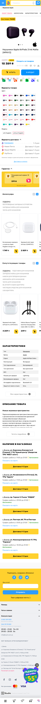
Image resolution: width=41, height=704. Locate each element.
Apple (25, 355)
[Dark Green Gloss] (22, 105)
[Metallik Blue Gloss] (16, 115)
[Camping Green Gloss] (22, 100)
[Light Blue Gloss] (10, 115)
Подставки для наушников (23, 271)
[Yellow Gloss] (27, 124)
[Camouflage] (16, 100)
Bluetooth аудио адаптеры (13, 285)
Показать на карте (10, 461)
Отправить (20, 592)
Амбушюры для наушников (13, 279)
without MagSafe (18, 133)
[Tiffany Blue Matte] (10, 124)
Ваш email (6, 582)
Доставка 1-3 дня (20, 467)
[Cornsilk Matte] (16, 105)
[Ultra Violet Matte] (22, 124)
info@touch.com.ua (7, 635)
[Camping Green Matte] (27, 100)
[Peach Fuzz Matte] (5, 119)
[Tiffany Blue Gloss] (5, 124)
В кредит (30, 72)
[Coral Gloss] (5, 105)
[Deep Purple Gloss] (33, 105)
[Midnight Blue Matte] (33, 115)
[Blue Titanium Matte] (5, 100)
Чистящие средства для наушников (17, 288)
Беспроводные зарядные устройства (17, 204)
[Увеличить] (20, 32)
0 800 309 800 (6, 619)
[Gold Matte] (16, 110)
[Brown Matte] (10, 100)
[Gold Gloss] (10, 110)
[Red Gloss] (27, 119)
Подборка (6, 202)
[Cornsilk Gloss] (10, 105)
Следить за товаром (25, 61)
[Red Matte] (33, 119)
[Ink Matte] (5, 115)
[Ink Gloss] (33, 110)
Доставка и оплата (20, 161)
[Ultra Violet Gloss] (16, 124)
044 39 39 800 (6, 624)
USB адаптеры (8, 290)
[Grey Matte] (27, 110)
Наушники (26, 351)
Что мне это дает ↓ (22, 185)
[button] (34, 194)
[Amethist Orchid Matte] (10, 95)
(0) (26, 66)
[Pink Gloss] (10, 119)
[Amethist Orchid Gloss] (5, 95)
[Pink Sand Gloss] (16, 119)
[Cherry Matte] (33, 100)
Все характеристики (18, 394)
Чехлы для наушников (11, 210)
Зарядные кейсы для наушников (16, 207)
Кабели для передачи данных (14, 276)
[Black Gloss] (16, 95)
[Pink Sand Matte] (22, 119)
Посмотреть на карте (7, 670)
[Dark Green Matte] (27, 105)
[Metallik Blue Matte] (22, 115)
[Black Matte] (22, 95)
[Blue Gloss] (27, 95)
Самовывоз (8, 143)
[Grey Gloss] (22, 110)
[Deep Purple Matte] (5, 110)
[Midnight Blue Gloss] (27, 115)
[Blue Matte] (33, 95)
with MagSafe (7, 133)
